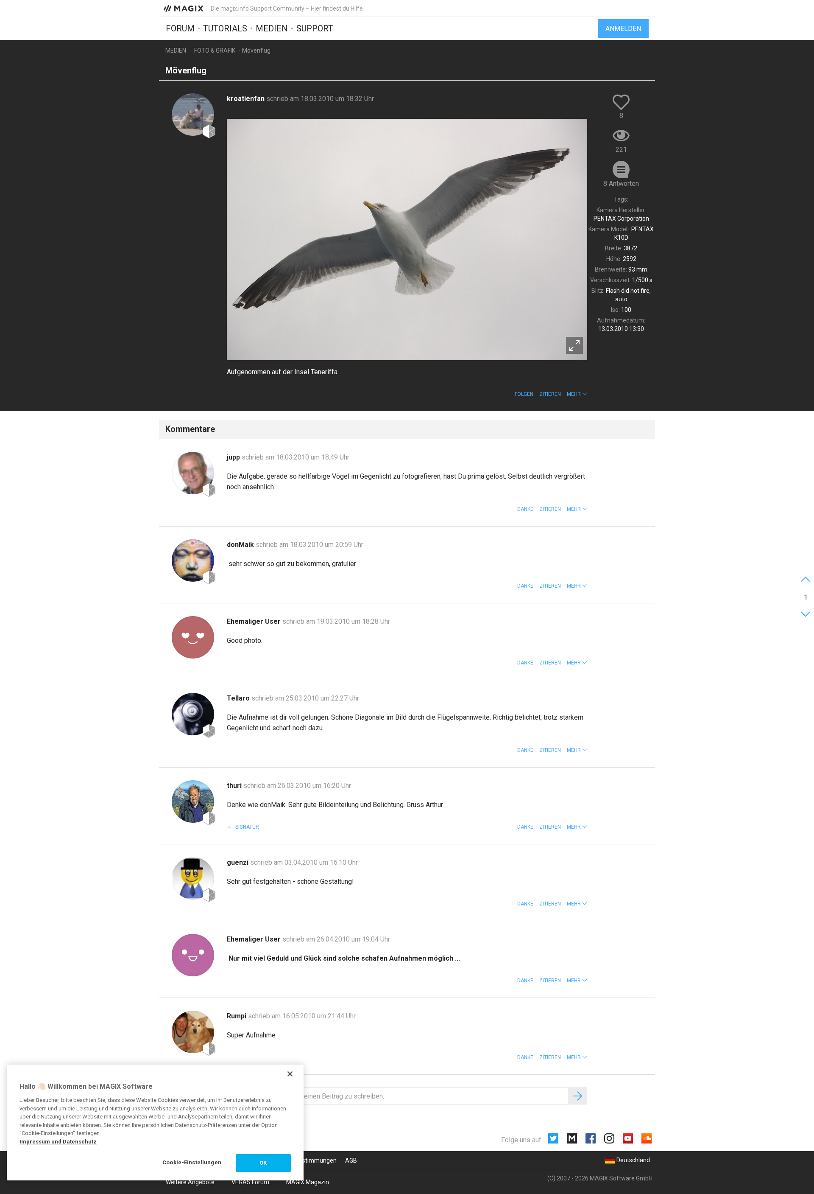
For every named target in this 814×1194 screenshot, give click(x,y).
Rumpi (237, 1016)
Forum (180, 28)
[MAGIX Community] (184, 8)
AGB (351, 1160)
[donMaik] (193, 560)
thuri (235, 786)
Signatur (246, 827)
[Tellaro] (193, 714)
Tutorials (225, 28)
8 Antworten (621, 183)
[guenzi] (193, 878)
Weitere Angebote (190, 1182)
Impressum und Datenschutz (58, 1141)
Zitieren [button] (550, 394)
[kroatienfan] (193, 114)
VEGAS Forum (250, 1182)
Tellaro (239, 698)
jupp (234, 457)
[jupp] (193, 473)
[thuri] (193, 801)
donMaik (241, 545)
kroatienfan (246, 99)
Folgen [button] (524, 394)
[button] (577, 394)
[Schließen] (290, 1074)
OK (263, 1163)
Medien (272, 28)
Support (314, 28)
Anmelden (623, 29)
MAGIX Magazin (307, 1182)
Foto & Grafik (214, 50)
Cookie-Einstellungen (191, 1162)
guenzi (238, 862)
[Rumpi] (193, 1032)
